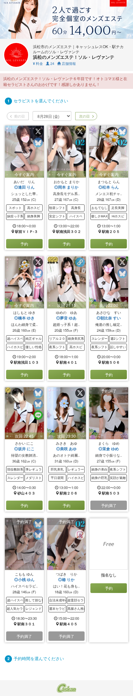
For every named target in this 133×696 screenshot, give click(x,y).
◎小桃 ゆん (24, 579)
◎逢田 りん (24, 187)
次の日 (84, 116)
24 (51, 63)
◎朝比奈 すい (109, 318)
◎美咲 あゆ (66, 449)
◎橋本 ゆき (24, 318)
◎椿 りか (66, 579)
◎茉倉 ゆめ (108, 449)
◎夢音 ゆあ (66, 318)
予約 (24, 243)
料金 (38, 63)
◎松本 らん (108, 187)
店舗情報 (68, 63)
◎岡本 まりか (66, 187)
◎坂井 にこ (24, 449)
